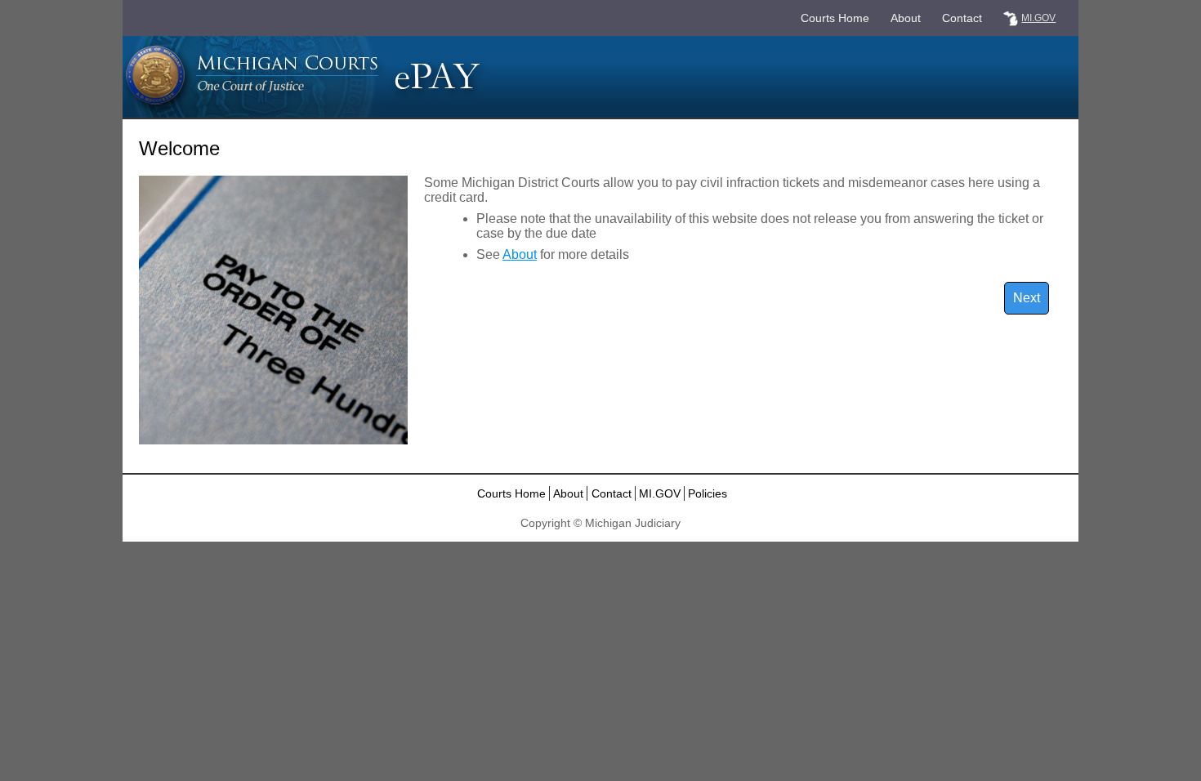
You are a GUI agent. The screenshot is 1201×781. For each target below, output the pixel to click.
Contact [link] (962, 18)
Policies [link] (707, 493)
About (519, 254)
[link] (1010, 19)
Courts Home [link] (835, 18)
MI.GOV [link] (660, 493)
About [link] (906, 18)
